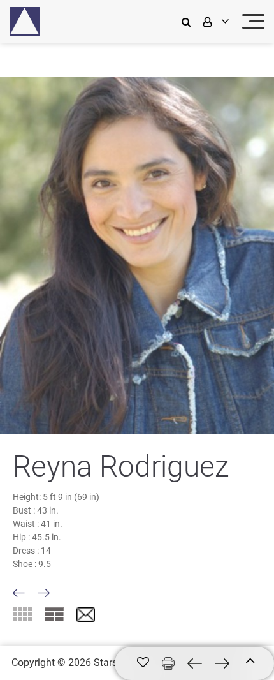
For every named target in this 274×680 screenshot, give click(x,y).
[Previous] (19, 593)
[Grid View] (22, 614)
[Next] (44, 593)
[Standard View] (54, 614)
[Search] (189, 21)
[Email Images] (85, 615)
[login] (214, 21)
